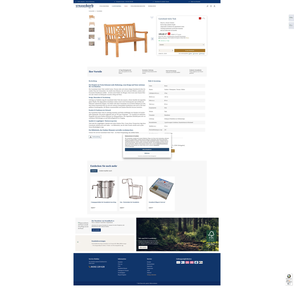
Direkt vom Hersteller (195, 1)
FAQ (119, 266)
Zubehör (162, 44)
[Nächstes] (152, 38)
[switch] (288, 284)
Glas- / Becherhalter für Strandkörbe (129, 202)
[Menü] (291, 274)
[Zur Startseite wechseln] (85, 6)
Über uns (120, 264)
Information (122, 259)
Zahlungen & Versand (123, 270)
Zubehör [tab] (93, 171)
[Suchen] (207, 6)
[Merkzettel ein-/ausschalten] (152, 17)
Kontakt (149, 262)
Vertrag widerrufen (151, 274)
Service (149, 259)
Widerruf (149, 272)
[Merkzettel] (211, 6)
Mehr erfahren (143, 247)
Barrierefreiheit (150, 264)
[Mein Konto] (214, 6)
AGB (148, 270)
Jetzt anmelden (96, 230)
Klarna (187, 37)
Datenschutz (150, 268)
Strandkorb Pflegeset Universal (157, 202)
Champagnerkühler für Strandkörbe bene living (103, 202)
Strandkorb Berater (122, 268)
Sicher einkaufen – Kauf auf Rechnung (85, 1)
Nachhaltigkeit (121, 272)
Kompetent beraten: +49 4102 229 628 (124, 1)
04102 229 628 (98, 267)
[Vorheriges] (99, 38)
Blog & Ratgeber (122, 274)
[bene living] (201, 18)
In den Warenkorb (189, 50)
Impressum (149, 266)
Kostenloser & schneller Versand (162, 1)
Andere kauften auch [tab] (105, 171)
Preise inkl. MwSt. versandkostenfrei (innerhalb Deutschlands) (172, 36)
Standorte (120, 262)
